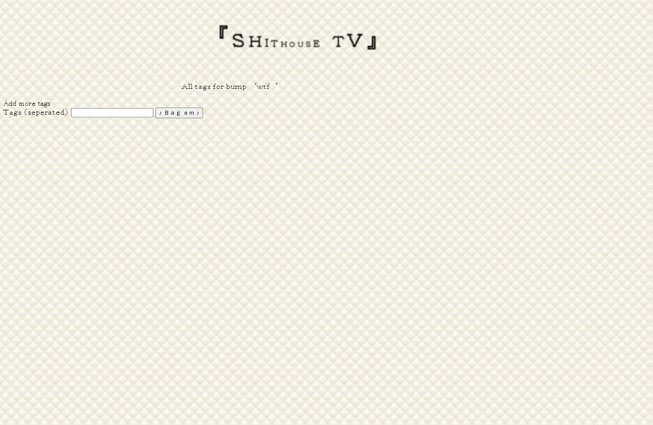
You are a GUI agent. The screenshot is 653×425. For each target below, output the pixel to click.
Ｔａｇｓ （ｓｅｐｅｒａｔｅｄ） (36, 112)
